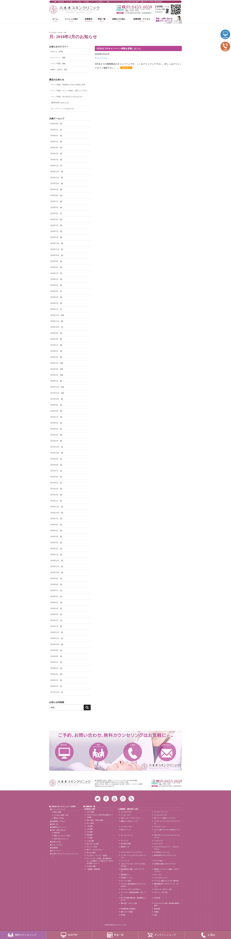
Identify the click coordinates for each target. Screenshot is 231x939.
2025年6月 (54, 207)
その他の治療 (91, 866)
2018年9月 (54, 650)
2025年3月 (54, 225)
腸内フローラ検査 (126, 912)
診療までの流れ (118, 20)
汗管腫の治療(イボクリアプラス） (165, 864)
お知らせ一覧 (56, 842)
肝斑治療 (90, 835)
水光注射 (157, 898)
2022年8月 (54, 411)
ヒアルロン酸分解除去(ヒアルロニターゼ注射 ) (133, 885)
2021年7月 (54, 471)
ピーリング (124, 840)
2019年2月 (54, 620)
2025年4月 (54, 219)
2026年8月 (54, 124)
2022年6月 (54, 423)
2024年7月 (54, 273)
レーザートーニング (160, 812)
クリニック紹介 (71, 20)
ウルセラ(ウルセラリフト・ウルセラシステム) (167, 848)
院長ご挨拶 (57, 812)
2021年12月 (54, 447)
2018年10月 (54, 644)
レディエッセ (125, 860)
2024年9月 (54, 261)
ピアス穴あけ (158, 860)
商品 (155, 915)
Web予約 (63, 745)
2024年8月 (54, 267)
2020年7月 (54, 519)
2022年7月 (54, 417)
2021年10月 (54, 453)
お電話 (132, 745)
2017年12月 (54, 692)
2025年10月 (54, 183)
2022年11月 (54, 393)
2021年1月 (54, 501)
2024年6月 (54, 279)
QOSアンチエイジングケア (104, 786)
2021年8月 (54, 465)
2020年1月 (54, 555)
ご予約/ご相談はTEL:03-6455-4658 (134, 7)
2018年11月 (54, 638)
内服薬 (156, 912)
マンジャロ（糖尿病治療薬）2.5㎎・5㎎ (133, 894)
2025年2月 (54, 231)
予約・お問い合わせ (58, 830)
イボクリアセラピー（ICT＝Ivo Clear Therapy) (133, 865)
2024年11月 (54, 249)
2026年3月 (54, 154)
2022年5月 (54, 429)
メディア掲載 (55, 64)
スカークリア (158, 843)
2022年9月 (54, 405)
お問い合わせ (167, 745)
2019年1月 (54, 626)
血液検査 (157, 909)
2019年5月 (54, 602)
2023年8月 (54, 339)
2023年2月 (54, 375)
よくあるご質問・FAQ (61, 815)
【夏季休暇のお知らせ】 (59, 103)
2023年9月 (54, 333)
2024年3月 (54, 297)
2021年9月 (54, 459)
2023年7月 (54, 345)
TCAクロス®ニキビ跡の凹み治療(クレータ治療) (100, 816)
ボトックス (157, 874)
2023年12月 (54, 315)
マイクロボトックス (160, 877)
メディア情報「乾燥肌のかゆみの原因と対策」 (68, 85)
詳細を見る (126, 68)
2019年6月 (54, 596)
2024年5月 (54, 285)
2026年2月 (54, 160)
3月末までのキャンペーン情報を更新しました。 (120, 48)
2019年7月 (54, 590)
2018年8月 (54, 656)
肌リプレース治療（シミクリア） (165, 818)
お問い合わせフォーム (61, 839)
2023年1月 (54, 381)
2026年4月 (54, 148)
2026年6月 (54, 136)
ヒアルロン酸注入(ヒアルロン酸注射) (166, 881)
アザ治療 (90, 832)
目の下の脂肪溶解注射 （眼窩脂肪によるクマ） (133, 899)
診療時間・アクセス (141, 20)
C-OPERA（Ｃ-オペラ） (162, 852)
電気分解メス (125, 874)
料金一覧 (101, 20)
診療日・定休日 (56, 70)
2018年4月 (54, 680)
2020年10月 (54, 513)
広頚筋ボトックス (126, 877)
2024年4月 (54, 291)
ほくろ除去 (90, 823)
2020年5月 (54, 531)
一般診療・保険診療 (93, 869)
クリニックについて (58, 809)
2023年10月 (54, 327)
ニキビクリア (158, 840)
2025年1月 (54, 237)
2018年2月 (54, 686)
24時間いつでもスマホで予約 (167, 9)
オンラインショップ (165, 935)
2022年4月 (54, 435)
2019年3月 (54, 614)
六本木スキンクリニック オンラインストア (65, 855)
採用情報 (55, 848)
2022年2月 (54, 441)
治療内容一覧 (90, 806)
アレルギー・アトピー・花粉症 (97, 855)
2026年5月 (54, 142)
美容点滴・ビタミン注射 (129, 903)
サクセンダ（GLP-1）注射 (163, 889)
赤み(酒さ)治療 (126, 843)
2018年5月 (54, 674)
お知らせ (53, 52)
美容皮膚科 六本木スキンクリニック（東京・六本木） (74, 9)
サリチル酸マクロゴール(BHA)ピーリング (167, 831)
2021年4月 (54, 489)
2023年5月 (54, 357)
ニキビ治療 (90, 812)
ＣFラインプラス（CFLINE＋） (131, 889)
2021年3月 (54, 495)
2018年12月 (54, 632)
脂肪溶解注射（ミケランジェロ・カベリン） (166, 885)
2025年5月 (54, 213)
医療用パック (125, 847)
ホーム (55, 20)
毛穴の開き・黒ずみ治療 (95, 820)
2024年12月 (54, 243)
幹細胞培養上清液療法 (128, 909)
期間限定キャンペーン (59, 827)
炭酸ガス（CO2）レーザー (129, 821)
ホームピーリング (126, 835)
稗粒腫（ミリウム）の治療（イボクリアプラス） (166, 870)
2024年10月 (54, 255)
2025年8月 (54, 195)
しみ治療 (90, 829)
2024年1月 (54, 309)
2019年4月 (54, 608)
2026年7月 (54, 130)
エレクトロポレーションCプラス (131, 852)
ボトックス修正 (126, 881)
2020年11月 (54, 507)
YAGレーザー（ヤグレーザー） (131, 818)
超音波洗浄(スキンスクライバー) (165, 855)
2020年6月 (54, 525)
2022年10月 (54, 399)
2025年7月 (54, 201)
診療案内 (89, 20)
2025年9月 (54, 189)
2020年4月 (54, 537)
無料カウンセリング (98, 746)
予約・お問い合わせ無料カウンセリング (164, 19)
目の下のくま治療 (92, 844)
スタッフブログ (57, 845)
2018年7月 (54, 662)
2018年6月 (54, 668)
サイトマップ (56, 851)
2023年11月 (54, 321)
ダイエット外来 (92, 847)
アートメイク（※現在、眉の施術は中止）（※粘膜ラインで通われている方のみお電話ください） (100, 861)
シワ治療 (90, 838)
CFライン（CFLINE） (161, 892)
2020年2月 (54, 549)
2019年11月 (54, 566)
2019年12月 (54, 561)
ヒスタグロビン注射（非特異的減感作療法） (166, 904)
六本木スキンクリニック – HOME (63, 806)
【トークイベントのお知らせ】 (62, 109)
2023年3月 (54, 369)
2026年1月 (54, 166)
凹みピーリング (126, 829)
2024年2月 (54, 303)
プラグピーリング (160, 826)
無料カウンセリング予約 (62, 835)
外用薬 (123, 915)
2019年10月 (54, 572)
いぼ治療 (90, 826)
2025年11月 (54, 178)
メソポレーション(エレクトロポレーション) (133, 856)
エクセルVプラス (126, 812)
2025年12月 (54, 172)
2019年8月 (54, 584)
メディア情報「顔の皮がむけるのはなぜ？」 (67, 97)
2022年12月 (54, 387)
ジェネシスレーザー (160, 815)
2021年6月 (54, 477)
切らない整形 (91, 852)
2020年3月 (54, 543)
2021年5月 (54, 483)
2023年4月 (54, 363)
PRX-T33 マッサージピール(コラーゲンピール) (167, 836)
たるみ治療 (90, 841)
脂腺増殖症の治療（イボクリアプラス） (132, 870)
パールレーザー (126, 815)
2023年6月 (54, 351)
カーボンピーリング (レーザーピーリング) (167, 822)
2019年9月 (54, 578)
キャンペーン (101, 58)
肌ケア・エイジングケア (95, 849)
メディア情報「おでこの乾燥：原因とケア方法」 (69, 91)
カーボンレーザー (126, 826)
